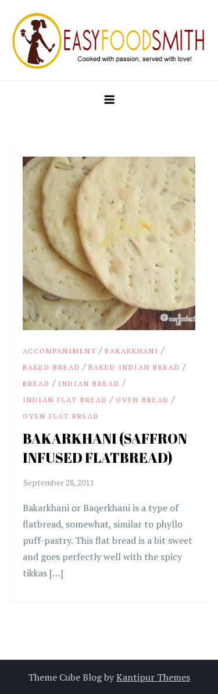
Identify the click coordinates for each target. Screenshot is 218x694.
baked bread (51, 367)
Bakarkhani (132, 350)
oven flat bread (61, 416)
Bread (36, 383)
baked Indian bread (134, 367)
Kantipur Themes (153, 677)
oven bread (142, 399)
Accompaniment (60, 350)
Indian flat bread (65, 399)
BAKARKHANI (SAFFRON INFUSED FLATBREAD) (105, 448)
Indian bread (89, 383)
